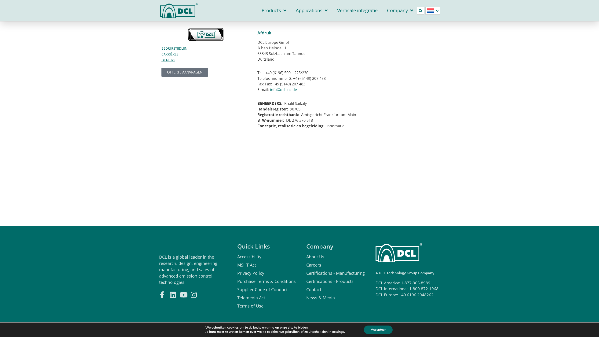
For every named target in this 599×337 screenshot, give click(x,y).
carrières (170, 54)
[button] (420, 10)
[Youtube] (183, 294)
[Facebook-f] (162, 294)
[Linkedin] (172, 294)
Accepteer (378, 329)
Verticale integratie (357, 10)
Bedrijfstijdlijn (174, 48)
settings (338, 332)
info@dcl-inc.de (283, 89)
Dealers (168, 60)
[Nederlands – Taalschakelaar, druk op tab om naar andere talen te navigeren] (432, 11)
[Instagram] (194, 294)
